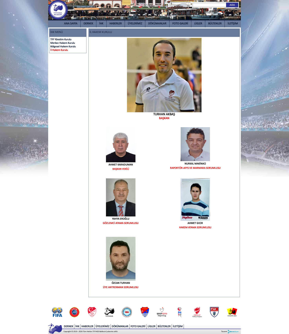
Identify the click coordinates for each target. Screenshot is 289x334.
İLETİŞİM (233, 23)
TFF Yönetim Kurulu (60, 39)
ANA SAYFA (70, 23)
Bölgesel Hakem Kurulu (63, 46)
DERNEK (88, 23)
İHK (101, 23)
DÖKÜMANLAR (157, 23)
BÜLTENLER (215, 23)
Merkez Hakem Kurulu (62, 43)
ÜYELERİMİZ (135, 23)
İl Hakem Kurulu (59, 50)
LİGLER (198, 23)
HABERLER (116, 23)
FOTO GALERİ (180, 23)
